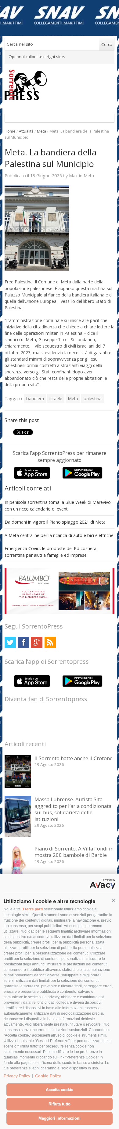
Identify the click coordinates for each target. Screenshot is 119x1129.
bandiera (35, 398)
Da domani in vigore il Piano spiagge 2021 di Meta (55, 522)
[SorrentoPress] (60, 84)
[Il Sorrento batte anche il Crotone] (18, 786)
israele (55, 398)
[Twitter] (10, 642)
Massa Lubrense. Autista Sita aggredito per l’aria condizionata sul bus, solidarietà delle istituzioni (72, 809)
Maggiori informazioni (59, 1118)
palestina (93, 398)
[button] (113, 900)
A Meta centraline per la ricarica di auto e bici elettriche (59, 535)
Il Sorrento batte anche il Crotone (73, 758)
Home (10, 131)
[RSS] (50, 642)
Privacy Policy (17, 1075)
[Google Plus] (36, 642)
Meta (41, 131)
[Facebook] (23, 642)
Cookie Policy (48, 1075)
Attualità (26, 131)
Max (73, 175)
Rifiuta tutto (59, 1104)
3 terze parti (32, 909)
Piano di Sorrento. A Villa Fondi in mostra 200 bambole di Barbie (74, 852)
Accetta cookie (59, 1089)
